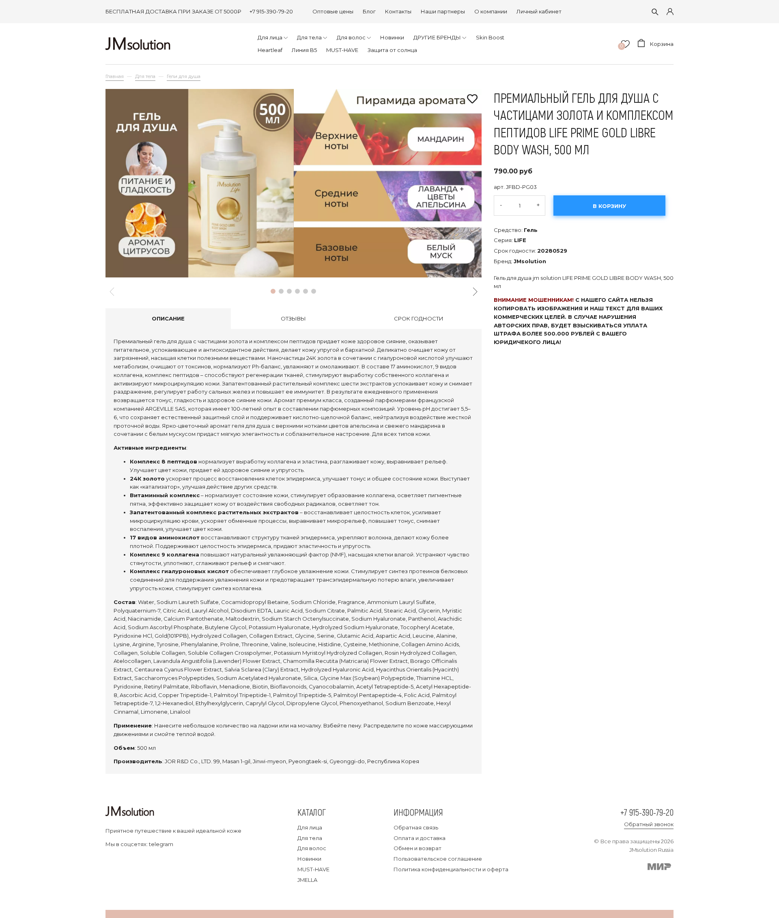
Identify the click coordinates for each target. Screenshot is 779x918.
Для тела (145, 76)
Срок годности (418, 318)
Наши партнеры (443, 11)
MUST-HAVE (313, 869)
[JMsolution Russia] (137, 43)
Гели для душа (183, 76)
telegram (161, 844)
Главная (114, 76)
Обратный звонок (649, 824)
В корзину (609, 206)
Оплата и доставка (419, 838)
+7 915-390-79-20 (271, 11)
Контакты (398, 11)
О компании (490, 11)
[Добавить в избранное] (472, 99)
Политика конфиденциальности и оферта (451, 869)
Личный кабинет (539, 11)
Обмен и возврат (417, 848)
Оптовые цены (332, 11)
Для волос (311, 848)
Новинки (309, 858)
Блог (369, 11)
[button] (273, 291)
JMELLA (307, 880)
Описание (168, 318)
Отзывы (293, 318)
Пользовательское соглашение (438, 858)
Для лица (309, 827)
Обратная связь (416, 827)
